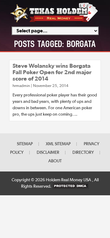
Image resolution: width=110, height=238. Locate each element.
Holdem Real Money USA (69, 180)
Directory (83, 152)
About (55, 161)
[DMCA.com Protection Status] (70, 186)
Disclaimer (48, 152)
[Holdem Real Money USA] (54, 21)
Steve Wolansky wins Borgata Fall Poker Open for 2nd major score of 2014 (52, 72)
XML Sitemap (58, 144)
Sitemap (25, 144)
